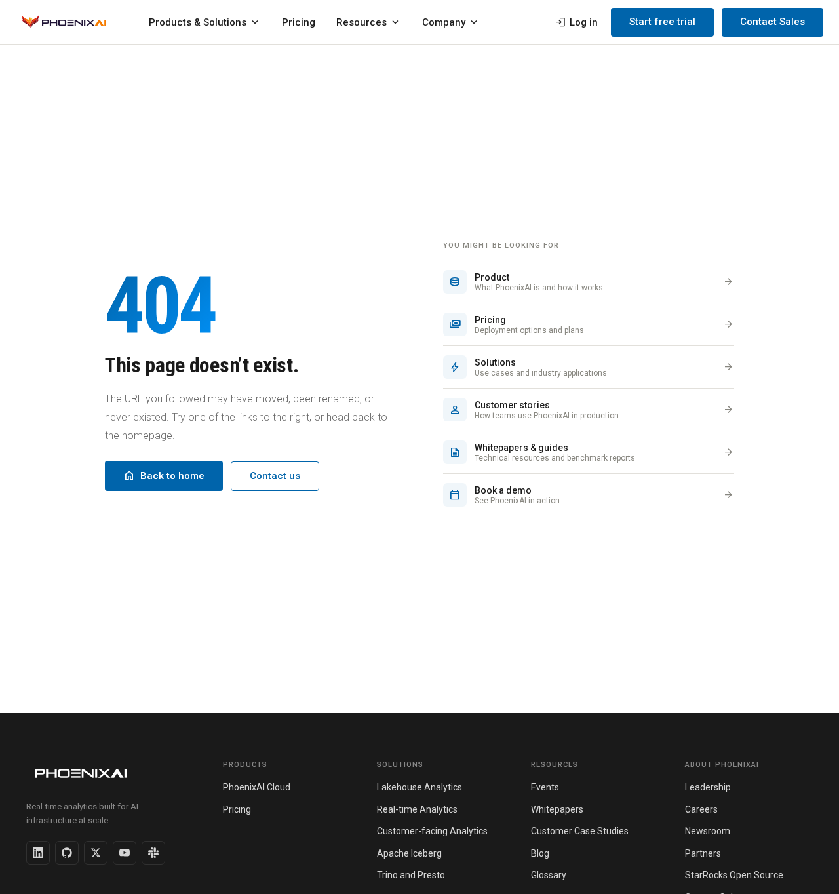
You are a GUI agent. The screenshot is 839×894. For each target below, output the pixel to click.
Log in (576, 22)
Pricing (298, 22)
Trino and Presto (411, 875)
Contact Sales (772, 22)
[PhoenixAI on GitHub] (67, 853)
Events (545, 787)
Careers (701, 809)
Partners (703, 853)
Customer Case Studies (580, 831)
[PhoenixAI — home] (64, 22)
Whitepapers (557, 809)
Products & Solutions (205, 22)
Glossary (548, 875)
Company (451, 22)
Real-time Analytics (417, 809)
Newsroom (707, 831)
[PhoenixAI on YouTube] (124, 853)
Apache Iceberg (409, 853)
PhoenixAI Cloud (256, 787)
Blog (540, 853)
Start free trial (662, 22)
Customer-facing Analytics (432, 831)
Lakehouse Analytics (419, 787)
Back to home (164, 476)
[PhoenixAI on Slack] (153, 853)
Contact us (275, 476)
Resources (368, 22)
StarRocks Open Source (734, 875)
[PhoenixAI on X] (95, 853)
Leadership (708, 787)
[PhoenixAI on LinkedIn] (38, 853)
